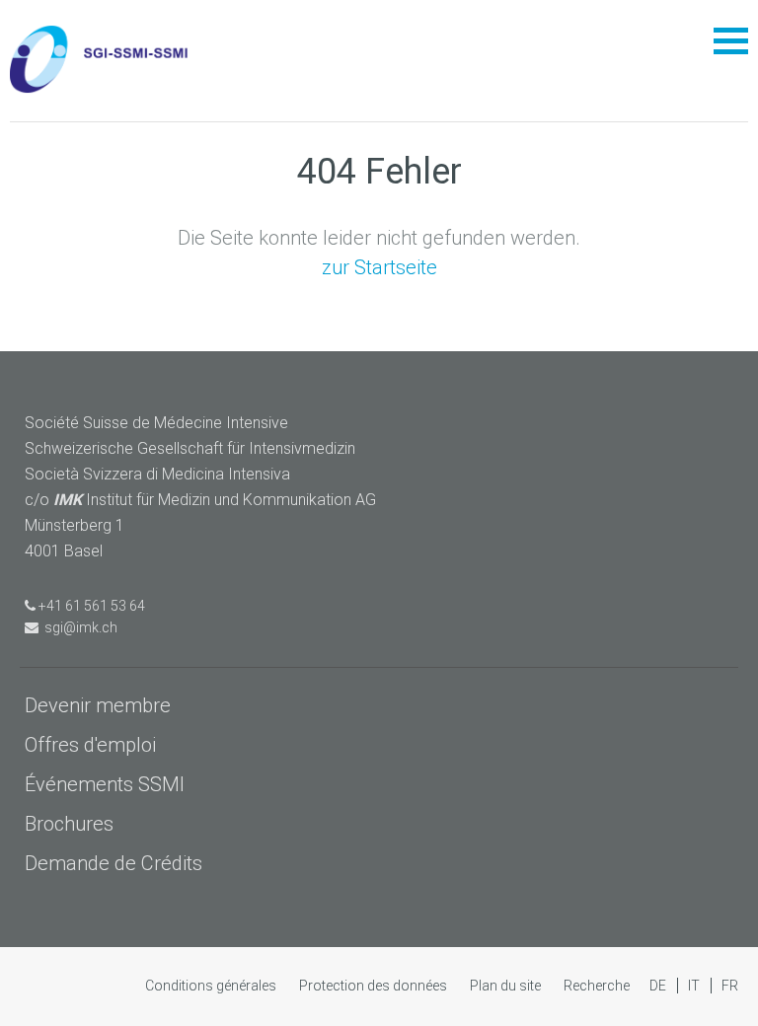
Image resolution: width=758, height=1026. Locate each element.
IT (695, 985)
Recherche (597, 985)
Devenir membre (98, 705)
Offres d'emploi (90, 745)
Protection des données (374, 985)
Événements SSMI (105, 784)
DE (659, 985)
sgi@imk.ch (77, 627)
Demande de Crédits (113, 863)
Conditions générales (212, 985)
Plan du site (507, 985)
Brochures (69, 824)
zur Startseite (379, 267)
